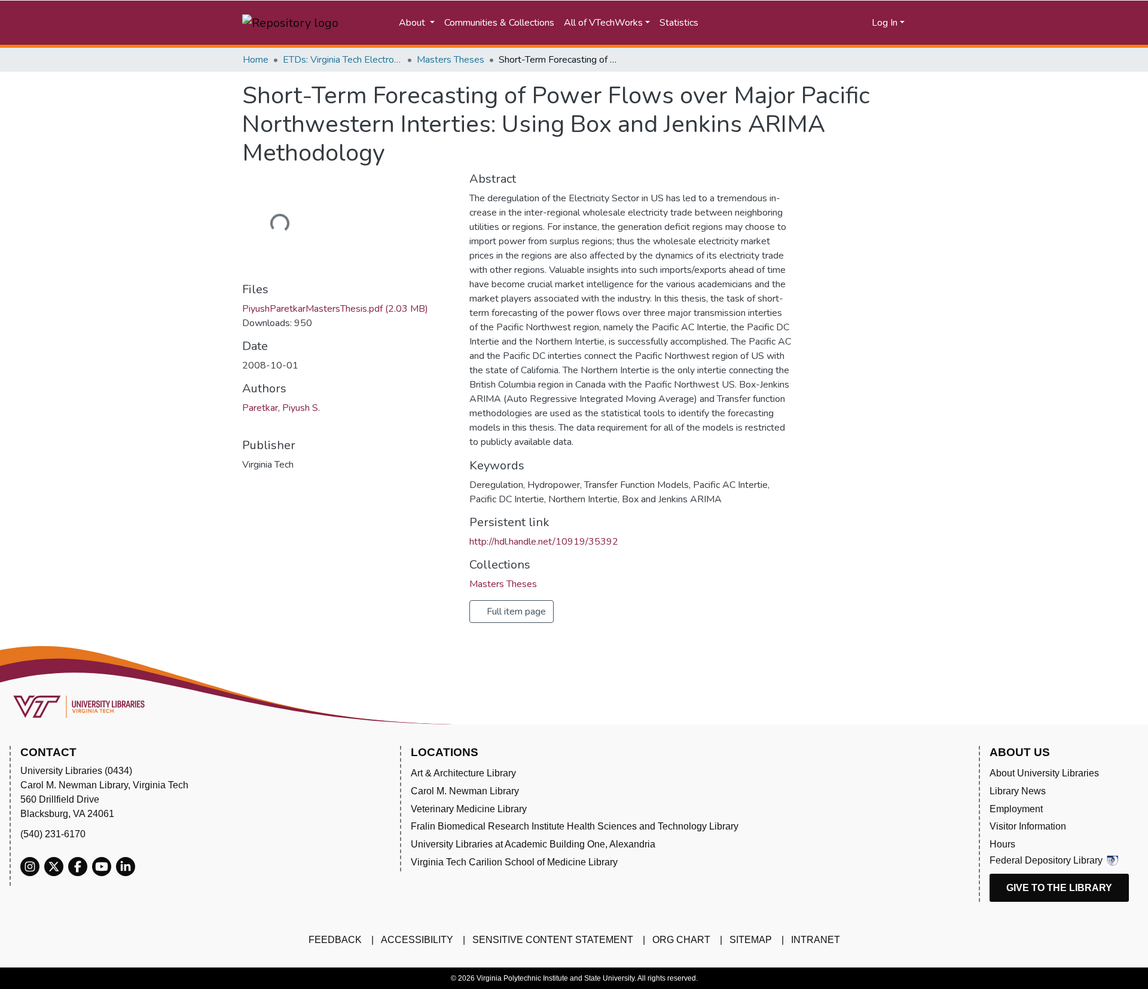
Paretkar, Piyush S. (281, 407)
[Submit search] (756, 23)
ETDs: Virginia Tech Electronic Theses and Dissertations (342, 59)
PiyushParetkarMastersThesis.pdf (335, 308)
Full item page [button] (515, 611)
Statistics (679, 22)
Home (255, 59)
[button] (817, 23)
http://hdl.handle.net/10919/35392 (543, 541)
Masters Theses (450, 59)
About (413, 22)
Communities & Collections (499, 22)
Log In (884, 22)
